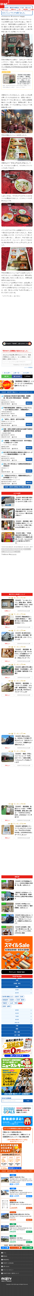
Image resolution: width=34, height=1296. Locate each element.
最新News (13, 9)
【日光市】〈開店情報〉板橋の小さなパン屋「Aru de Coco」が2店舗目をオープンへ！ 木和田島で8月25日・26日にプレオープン (23, 654)
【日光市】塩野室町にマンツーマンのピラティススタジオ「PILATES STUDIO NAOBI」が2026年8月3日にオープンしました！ (23, 830)
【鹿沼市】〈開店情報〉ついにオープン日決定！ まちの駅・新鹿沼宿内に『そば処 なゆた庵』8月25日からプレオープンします (23, 688)
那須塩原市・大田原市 (8, 1000)
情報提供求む (6, 1259)
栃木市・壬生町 (19, 996)
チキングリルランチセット (8, 549)
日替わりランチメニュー (7, 551)
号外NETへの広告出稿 (8, 1263)
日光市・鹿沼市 (20, 1000)
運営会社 (5, 1256)
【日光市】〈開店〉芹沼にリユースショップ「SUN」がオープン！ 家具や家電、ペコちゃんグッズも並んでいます (23, 758)
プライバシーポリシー (8, 1270)
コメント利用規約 (28, 367)
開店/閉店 (25, 9)
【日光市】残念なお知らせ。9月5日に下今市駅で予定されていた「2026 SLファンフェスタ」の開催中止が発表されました (24, 740)
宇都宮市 (5, 1003)
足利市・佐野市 (6, 1006)
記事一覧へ (17, 373)
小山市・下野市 (16, 1003)
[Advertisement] (17, 575)
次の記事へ (26, 373)
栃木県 (23, 16)
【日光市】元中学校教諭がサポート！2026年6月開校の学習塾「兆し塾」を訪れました (24, 883)
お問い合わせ (6, 1266)
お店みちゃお (5, 554)
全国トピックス (5, 9)
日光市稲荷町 (27, 549)
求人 (20, 9)
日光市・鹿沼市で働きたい (10, 392)
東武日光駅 (17, 551)
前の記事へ (7, 373)
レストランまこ (19, 549)
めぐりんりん (13, 554)
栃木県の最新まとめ (8, 996)
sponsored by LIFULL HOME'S (25, 1171)
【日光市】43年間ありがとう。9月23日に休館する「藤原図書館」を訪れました (24, 905)
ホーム (4, 1252)
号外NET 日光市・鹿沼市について (11, 1273)
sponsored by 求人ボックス (25, 392)
